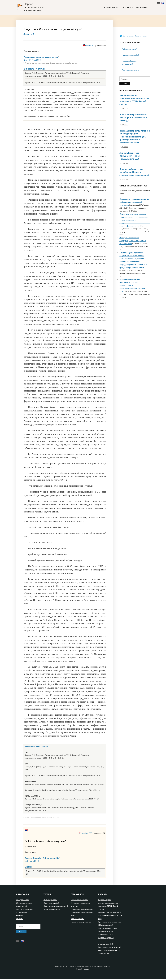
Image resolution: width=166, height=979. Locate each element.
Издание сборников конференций (56, 906)
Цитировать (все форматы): (37, 746)
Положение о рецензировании (81, 909)
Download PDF (87, 833)
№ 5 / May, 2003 (32, 861)
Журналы (127, 7)
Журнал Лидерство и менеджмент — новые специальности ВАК (129, 156)
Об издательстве (111, 7)
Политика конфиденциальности (82, 922)
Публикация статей (129, 49)
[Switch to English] (163, 2)
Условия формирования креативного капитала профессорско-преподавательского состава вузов (132, 285)
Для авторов (142, 7)
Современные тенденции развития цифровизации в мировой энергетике (134, 202)
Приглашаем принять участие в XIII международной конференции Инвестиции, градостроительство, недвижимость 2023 (134, 137)
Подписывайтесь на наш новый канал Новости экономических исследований (134, 172)
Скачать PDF (90, 46)
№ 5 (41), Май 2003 (32, 60)
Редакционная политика (79, 900)
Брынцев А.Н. (30, 34)
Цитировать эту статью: (34, 69)
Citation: (28, 867)
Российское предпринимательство (40, 57)
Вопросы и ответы (77, 919)
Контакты (19, 919)
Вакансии (19, 916)
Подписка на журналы (130, 70)
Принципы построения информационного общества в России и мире (132, 241)
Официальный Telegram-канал (134, 36)
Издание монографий (130, 55)
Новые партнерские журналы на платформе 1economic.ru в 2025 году (133, 117)
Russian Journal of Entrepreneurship (42, 858)
